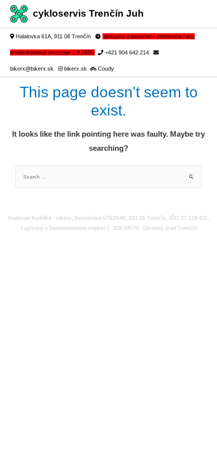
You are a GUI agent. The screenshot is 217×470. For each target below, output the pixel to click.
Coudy (106, 69)
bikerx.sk (76, 69)
